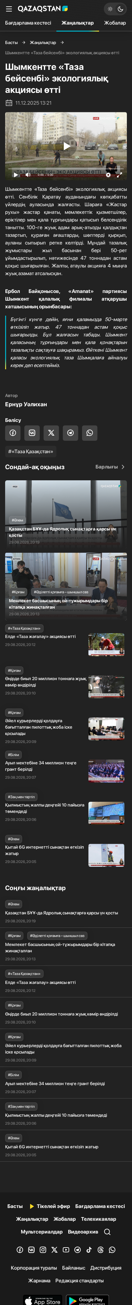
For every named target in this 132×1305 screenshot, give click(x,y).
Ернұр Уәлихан (26, 404)
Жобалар (115, 23)
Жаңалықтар (78, 23)
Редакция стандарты (79, 1281)
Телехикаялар (98, 1219)
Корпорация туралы (34, 1268)
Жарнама (39, 1281)
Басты (11, 42)
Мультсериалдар (42, 1232)
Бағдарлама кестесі (28, 23)
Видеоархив (83, 1232)
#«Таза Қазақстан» (30, 451)
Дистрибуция (105, 1268)
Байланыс (73, 1268)
